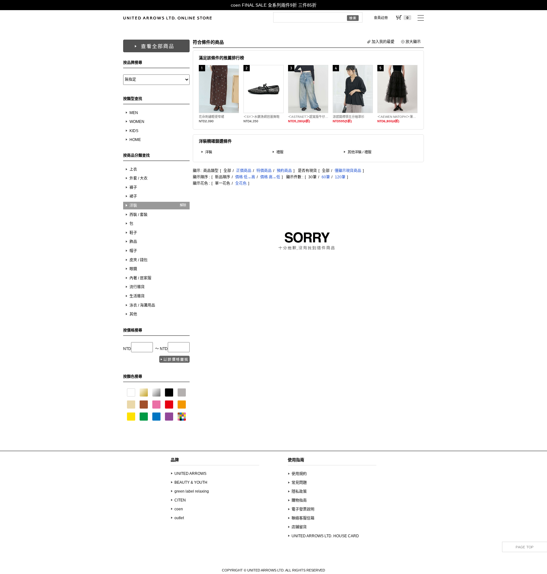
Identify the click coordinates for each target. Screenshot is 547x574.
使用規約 (299, 474)
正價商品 (243, 171)
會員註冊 (381, 18)
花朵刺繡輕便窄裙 (211, 116)
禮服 (279, 152)
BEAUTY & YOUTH (190, 482)
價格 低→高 (245, 177)
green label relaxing (191, 491)
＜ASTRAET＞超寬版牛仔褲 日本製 (308, 116)
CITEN (180, 500)
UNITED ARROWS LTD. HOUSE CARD (325, 536)
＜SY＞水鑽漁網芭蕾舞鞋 (261, 116)
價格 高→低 (270, 177)
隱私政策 (299, 491)
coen (178, 509)
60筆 (326, 177)
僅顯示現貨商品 (348, 171)
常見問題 (299, 483)
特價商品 (264, 171)
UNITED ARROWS (190, 473)
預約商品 (284, 171)
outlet (179, 518)
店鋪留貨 (299, 527)
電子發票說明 (303, 509)
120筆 (340, 177)
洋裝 (208, 152)
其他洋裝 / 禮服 (359, 152)
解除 (183, 205)
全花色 (241, 183)
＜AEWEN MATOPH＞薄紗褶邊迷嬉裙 (397, 116)
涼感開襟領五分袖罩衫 (348, 116)
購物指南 (299, 500)
